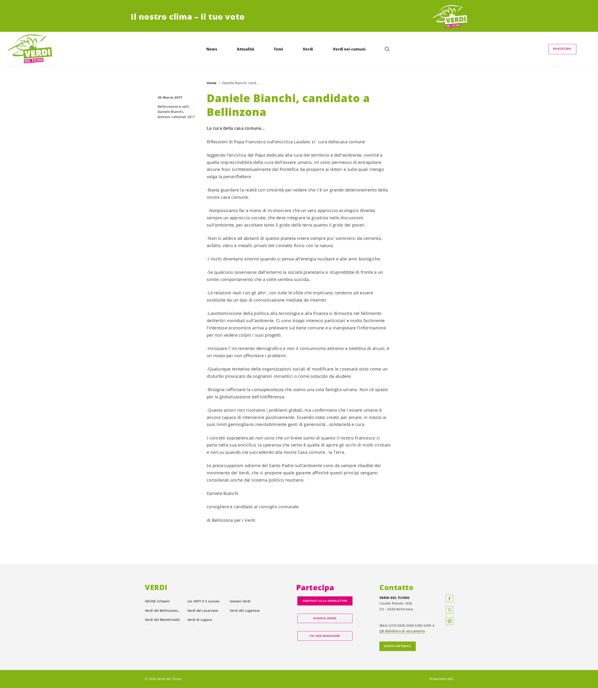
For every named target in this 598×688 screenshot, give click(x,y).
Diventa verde (325, 618)
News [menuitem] (211, 49)
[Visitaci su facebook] (449, 598)
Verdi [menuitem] (308, 49)
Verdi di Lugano (199, 619)
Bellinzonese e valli (173, 106)
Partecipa (562, 48)
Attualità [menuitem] (245, 49)
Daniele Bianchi (170, 111)
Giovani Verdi (240, 601)
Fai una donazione (325, 635)
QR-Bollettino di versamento (402, 631)
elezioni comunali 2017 (176, 117)
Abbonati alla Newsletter (325, 600)
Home (211, 83)
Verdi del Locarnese (202, 610)
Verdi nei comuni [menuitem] (349, 49)
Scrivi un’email (397, 646)
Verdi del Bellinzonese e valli (163, 610)
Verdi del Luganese (245, 610)
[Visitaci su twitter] (449, 610)
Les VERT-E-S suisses (203, 601)
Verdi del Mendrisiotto (162, 619)
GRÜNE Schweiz (157, 601)
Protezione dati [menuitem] (441, 679)
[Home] (450, 16)
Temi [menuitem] (278, 49)
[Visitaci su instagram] (449, 621)
